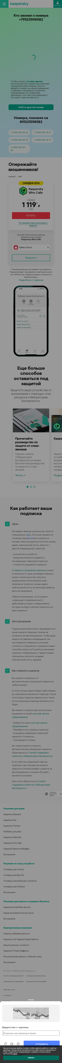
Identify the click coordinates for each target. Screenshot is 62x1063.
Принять (31, 1058)
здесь (14, 1054)
